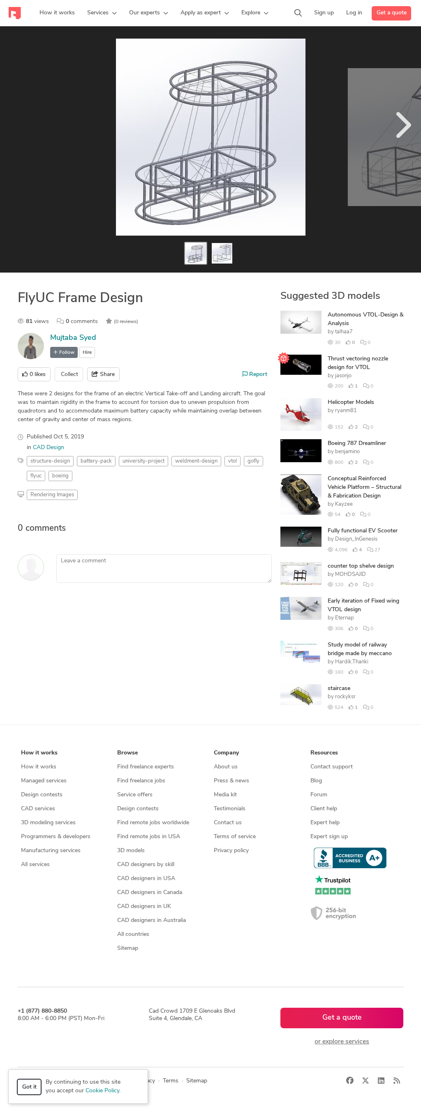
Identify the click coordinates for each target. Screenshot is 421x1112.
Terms (170, 1081)
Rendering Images (52, 495)
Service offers (135, 795)
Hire (87, 352)
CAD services (38, 809)
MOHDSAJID (350, 574)
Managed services (44, 781)
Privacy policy (231, 851)
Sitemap (127, 948)
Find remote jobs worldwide (153, 823)
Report (257, 374)
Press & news (231, 781)
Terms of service (235, 837)
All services (35, 865)
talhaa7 (344, 332)
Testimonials (229, 809)
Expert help (325, 823)
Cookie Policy (102, 1091)
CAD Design (48, 448)
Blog (316, 781)
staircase (339, 689)
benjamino (347, 451)
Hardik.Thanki (351, 662)
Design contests (41, 795)
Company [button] (226, 753)
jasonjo (343, 375)
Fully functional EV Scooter (363, 531)
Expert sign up (329, 837)
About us (226, 767)
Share (106, 374)
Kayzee (344, 504)
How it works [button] (39, 753)
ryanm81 (346, 410)
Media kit (225, 795)
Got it (29, 1087)
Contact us (228, 823)
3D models (131, 851)
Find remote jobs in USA (148, 837)
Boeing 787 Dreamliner (357, 443)
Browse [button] (127, 753)
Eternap (344, 618)
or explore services (342, 1042)
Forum (318, 795)
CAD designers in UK (144, 906)
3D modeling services (48, 823)
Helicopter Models (351, 402)
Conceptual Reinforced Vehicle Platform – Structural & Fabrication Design (364, 487)
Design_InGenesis (356, 539)
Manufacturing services (51, 851)
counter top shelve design (361, 566)
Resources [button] (324, 753)
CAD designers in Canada (149, 893)
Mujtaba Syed (73, 338)
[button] (102, 13)
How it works (38, 767)
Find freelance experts (145, 767)
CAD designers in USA (146, 879)
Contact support (331, 767)
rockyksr (345, 696)
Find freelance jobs (141, 781)
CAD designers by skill (145, 865)
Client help (323, 809)
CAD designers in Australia (151, 920)
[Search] (298, 13)
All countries (133, 934)
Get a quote (392, 13)
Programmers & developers (55, 837)
